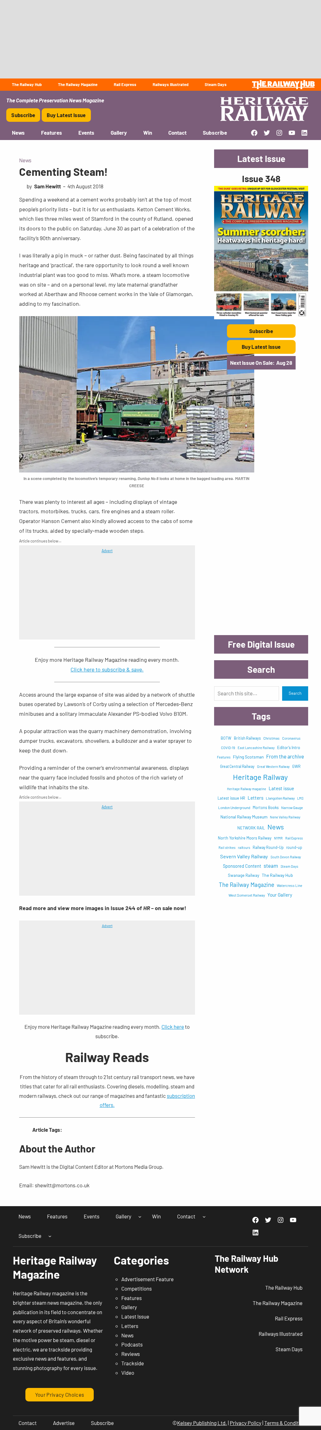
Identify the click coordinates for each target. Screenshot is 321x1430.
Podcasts (132, 1344)
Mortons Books (266, 807)
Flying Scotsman (248, 756)
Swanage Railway (243, 875)
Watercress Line (289, 885)
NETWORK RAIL (251, 827)
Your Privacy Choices (59, 1394)
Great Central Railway (237, 766)
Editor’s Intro (288, 747)
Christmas (271, 738)
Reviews (130, 1354)
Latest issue (281, 788)
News (25, 160)
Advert (107, 550)
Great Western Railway (273, 766)
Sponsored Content (242, 866)
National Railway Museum (243, 816)
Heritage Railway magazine (246, 789)
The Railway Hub (277, 875)
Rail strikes (226, 847)
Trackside (132, 1363)
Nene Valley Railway (285, 817)
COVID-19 (228, 748)
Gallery (129, 1307)
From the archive (285, 756)
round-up (294, 847)
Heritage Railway (260, 776)
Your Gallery (279, 895)
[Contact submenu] (204, 1216)
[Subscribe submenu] (49, 1236)
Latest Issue (135, 1316)
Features (223, 757)
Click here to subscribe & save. (107, 669)
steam (271, 865)
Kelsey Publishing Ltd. (202, 1423)
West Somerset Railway (247, 895)
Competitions (136, 1288)
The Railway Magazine (246, 884)
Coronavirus (291, 738)
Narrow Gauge (292, 807)
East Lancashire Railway (256, 748)
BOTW (226, 738)
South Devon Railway (286, 857)
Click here (172, 1026)
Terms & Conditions (286, 1423)
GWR (296, 766)
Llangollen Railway (280, 798)
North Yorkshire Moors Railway (244, 837)
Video (127, 1372)
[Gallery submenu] (139, 1216)
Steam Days (289, 866)
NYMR (278, 838)
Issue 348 (261, 178)
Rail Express (294, 838)
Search (295, 693)
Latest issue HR (231, 798)
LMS (300, 798)
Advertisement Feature (147, 1279)
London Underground (234, 808)
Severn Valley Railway (244, 856)
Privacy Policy (245, 1423)
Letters (255, 798)
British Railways (247, 738)
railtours (244, 847)
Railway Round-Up (268, 847)
